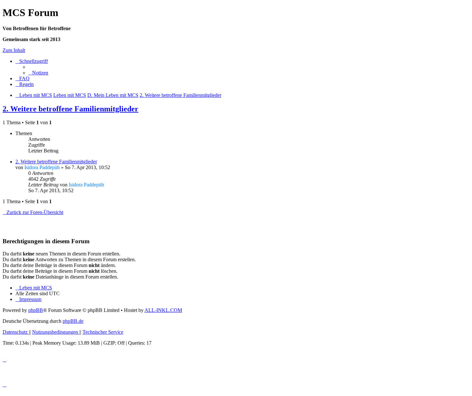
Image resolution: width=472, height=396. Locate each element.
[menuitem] (38, 72)
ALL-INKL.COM (163, 310)
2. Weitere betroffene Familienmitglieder (70, 109)
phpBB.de (73, 321)
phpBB (35, 310)
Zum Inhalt (14, 50)
